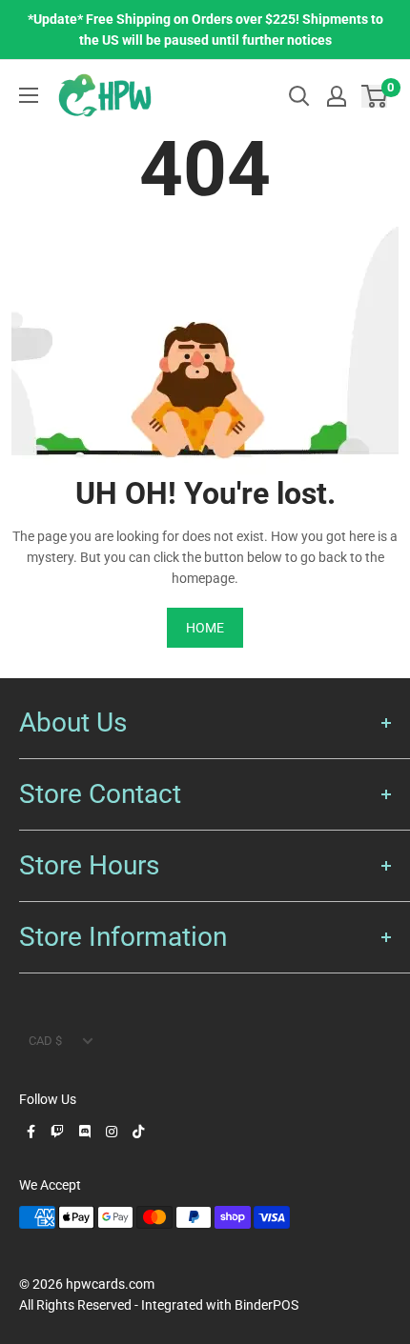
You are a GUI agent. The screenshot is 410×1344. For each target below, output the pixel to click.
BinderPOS (266, 1305)
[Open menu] (28, 95)
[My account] (336, 96)
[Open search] (299, 96)
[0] (375, 96)
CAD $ (45, 1040)
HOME (205, 627)
